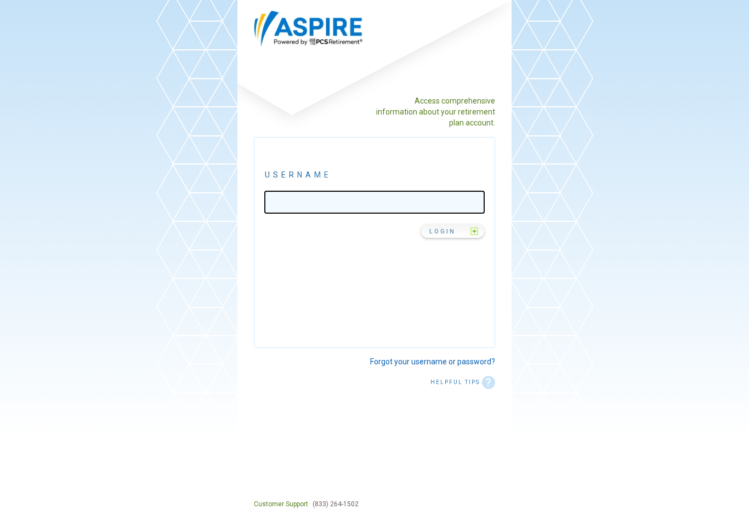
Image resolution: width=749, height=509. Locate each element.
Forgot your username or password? (432, 361)
